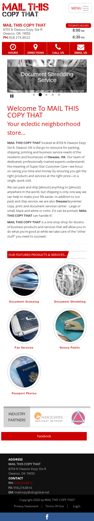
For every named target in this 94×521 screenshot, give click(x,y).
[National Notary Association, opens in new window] (78, 418)
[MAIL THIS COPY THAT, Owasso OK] (31, 9)
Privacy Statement (26, 506)
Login (76, 506)
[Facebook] (47, 517)
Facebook (44, 436)
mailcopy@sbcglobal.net (31, 492)
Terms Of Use (54, 506)
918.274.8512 (23, 483)
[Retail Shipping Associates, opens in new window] (49, 418)
